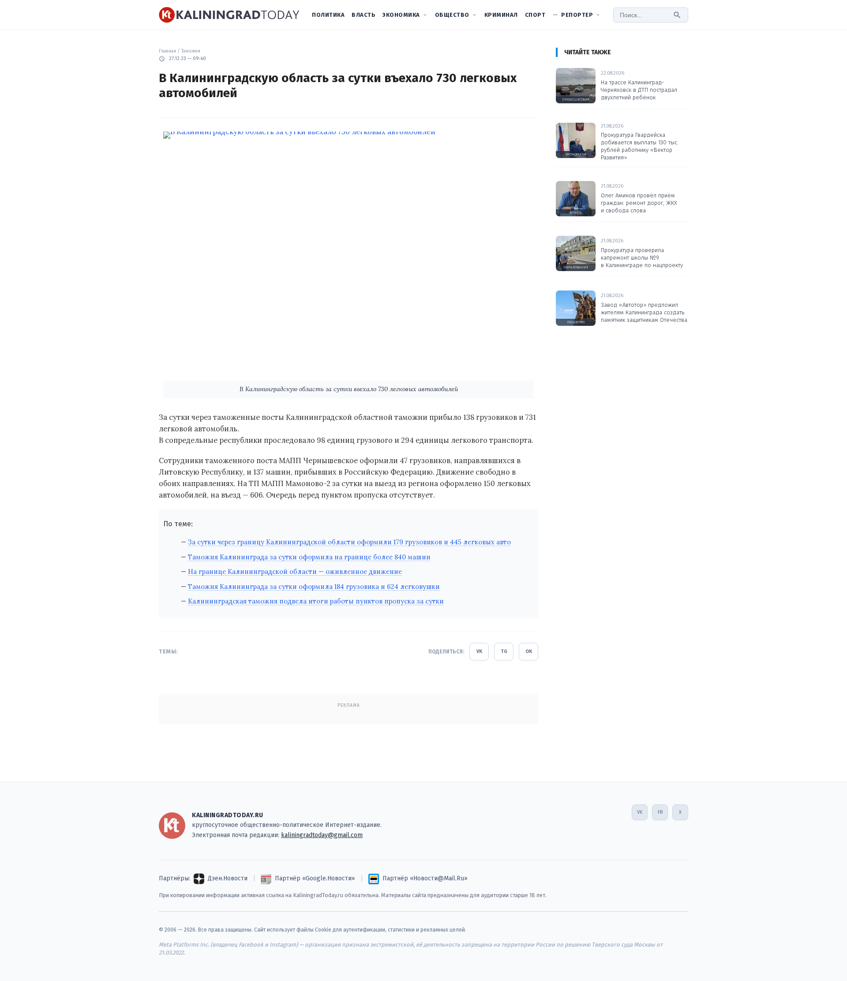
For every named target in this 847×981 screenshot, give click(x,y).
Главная (167, 51)
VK (479, 651)
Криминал (501, 14)
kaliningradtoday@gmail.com (322, 835)
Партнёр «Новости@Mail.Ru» (425, 878)
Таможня (190, 51)
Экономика (401, 14)
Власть (363, 14)
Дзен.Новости (227, 878)
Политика (328, 14)
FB (660, 812)
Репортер (577, 14)
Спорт (535, 14)
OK (528, 651)
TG (504, 651)
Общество (452, 14)
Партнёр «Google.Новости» (315, 878)
